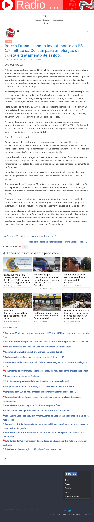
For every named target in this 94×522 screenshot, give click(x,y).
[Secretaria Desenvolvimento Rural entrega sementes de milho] (17, 294)
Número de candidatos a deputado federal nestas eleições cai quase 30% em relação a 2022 (76, 314)
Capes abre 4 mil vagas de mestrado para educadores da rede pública (37, 410)
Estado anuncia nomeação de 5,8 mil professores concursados (34, 449)
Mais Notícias (10, 327)
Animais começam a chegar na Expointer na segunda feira (32, 405)
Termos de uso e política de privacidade (65, 514)
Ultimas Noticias (19, 41)
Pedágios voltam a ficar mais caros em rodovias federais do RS (46, 316)
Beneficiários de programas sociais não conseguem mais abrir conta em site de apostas (46, 371)
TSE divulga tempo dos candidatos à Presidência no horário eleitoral (37, 381)
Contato (87, 514)
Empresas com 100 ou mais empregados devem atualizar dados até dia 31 (40, 392)
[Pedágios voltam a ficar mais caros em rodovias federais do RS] (47, 294)
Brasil (67, 480)
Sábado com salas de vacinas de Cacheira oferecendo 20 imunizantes (74, 278)
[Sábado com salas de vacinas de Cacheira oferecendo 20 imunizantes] (76, 259)
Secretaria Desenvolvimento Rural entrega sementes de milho (16, 314)
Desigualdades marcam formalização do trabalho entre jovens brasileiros (39, 386)
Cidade (8, 41)
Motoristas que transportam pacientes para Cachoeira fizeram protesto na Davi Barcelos (46, 280)
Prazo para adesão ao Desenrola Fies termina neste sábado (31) (59, 242)
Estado (68, 488)
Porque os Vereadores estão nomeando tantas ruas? (30, 236)
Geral (67, 492)
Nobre (27, 59)
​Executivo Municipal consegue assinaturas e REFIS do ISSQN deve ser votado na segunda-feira (17, 278)
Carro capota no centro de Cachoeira (22, 376)
